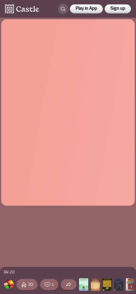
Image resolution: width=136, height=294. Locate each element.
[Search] (63, 9)
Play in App (86, 8)
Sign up (117, 8)
